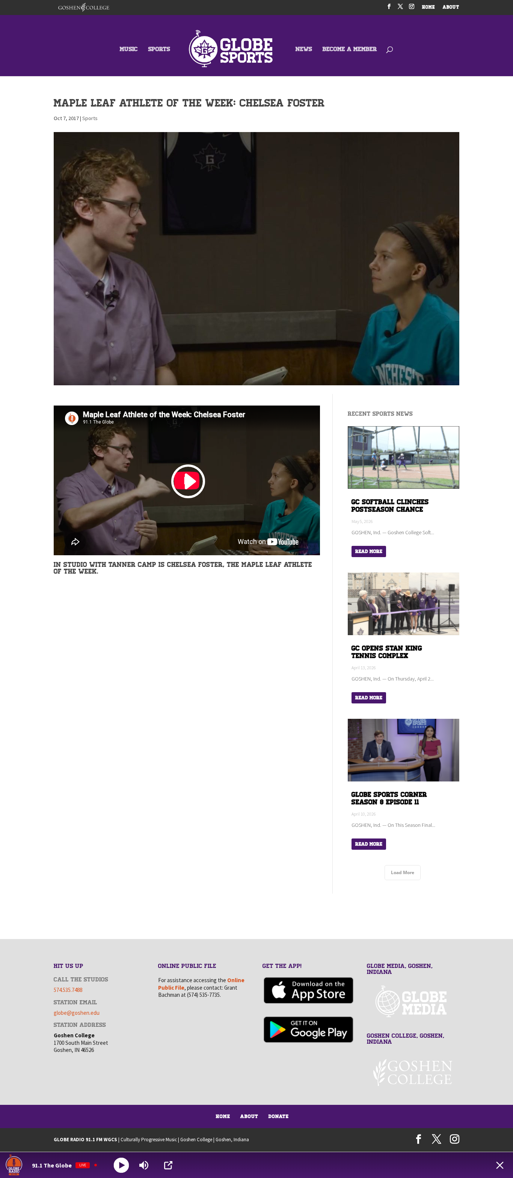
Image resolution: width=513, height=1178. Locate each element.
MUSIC (129, 50)
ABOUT (451, 7)
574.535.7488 (68, 989)
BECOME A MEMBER (350, 50)
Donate (279, 1116)
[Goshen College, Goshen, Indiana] (413, 1072)
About (249, 1116)
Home (223, 1116)
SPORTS (159, 50)
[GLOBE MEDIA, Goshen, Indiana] (413, 1001)
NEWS (304, 50)
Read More (368, 551)
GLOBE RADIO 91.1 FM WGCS (85, 1139)
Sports (90, 118)
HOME (428, 7)
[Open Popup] (168, 1165)
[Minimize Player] (499, 1165)
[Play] (121, 1165)
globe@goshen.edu (77, 1012)
